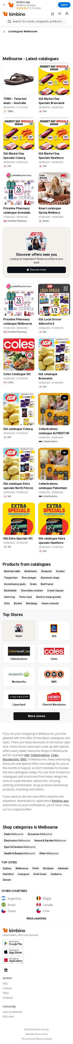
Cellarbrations (40, 755)
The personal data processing (36, 1038)
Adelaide (63, 868)
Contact (7, 988)
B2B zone (8, 1016)
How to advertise (12, 1011)
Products (8, 997)
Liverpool (23, 874)
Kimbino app (60, 801)
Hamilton (8, 874)
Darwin (7, 879)
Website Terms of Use (37, 1034)
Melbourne (22, 868)
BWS (23, 759)
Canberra (56, 874)
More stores (36, 716)
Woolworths (11, 759)
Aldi (26, 755)
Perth (35, 868)
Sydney (7, 868)
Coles (54, 755)
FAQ (5, 983)
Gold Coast (39, 874)
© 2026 (36, 1029)
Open (64, 4)
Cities (6, 993)
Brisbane (48, 868)
